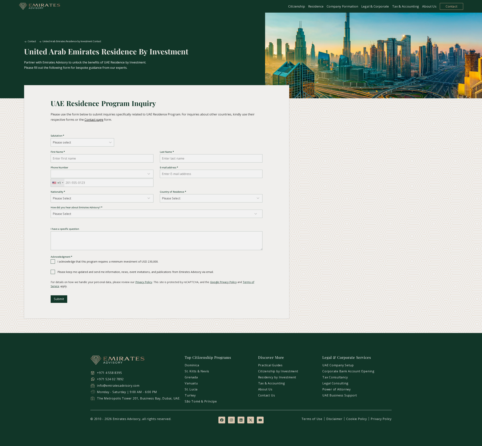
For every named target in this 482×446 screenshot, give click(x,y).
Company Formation (342, 6)
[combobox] (57, 183)
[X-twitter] (250, 420)
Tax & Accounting (405, 6)
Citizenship (296, 6)
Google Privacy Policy (223, 282)
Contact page (94, 120)
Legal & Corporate (375, 6)
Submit (59, 299)
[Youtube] (260, 420)
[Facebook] (221, 420)
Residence (315, 6)
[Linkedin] (241, 420)
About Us (429, 6)
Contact (451, 6)
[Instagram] (231, 420)
